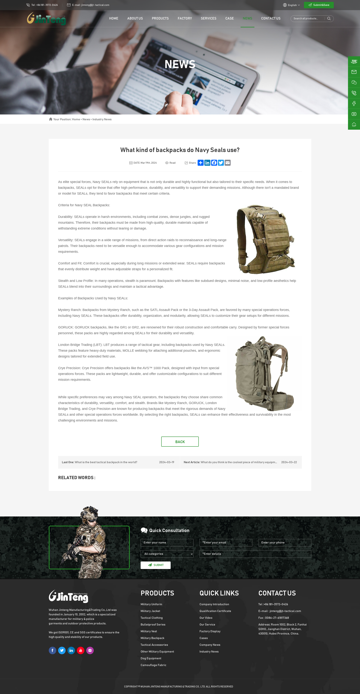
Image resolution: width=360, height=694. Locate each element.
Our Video (206, 617)
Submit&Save (321, 5)
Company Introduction (214, 604)
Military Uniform (151, 604)
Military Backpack (152, 638)
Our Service (207, 624)
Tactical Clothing (152, 617)
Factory (185, 18)
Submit (159, 565)
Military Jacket (150, 611)
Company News (210, 644)
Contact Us (270, 18)
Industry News (102, 119)
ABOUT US (135, 18)
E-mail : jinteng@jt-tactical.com (90, 5)
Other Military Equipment (157, 651)
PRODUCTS (160, 18)
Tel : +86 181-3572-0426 (45, 5)
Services (208, 18)
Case (229, 18)
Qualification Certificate (215, 611)
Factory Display (210, 631)
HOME (113, 18)
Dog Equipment (151, 658)
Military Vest (149, 631)
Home (76, 119)
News (247, 18)
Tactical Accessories (154, 644)
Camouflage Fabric (153, 665)
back (180, 442)
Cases (204, 638)
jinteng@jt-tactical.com (285, 611)
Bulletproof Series (153, 624)
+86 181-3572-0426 (276, 604)
